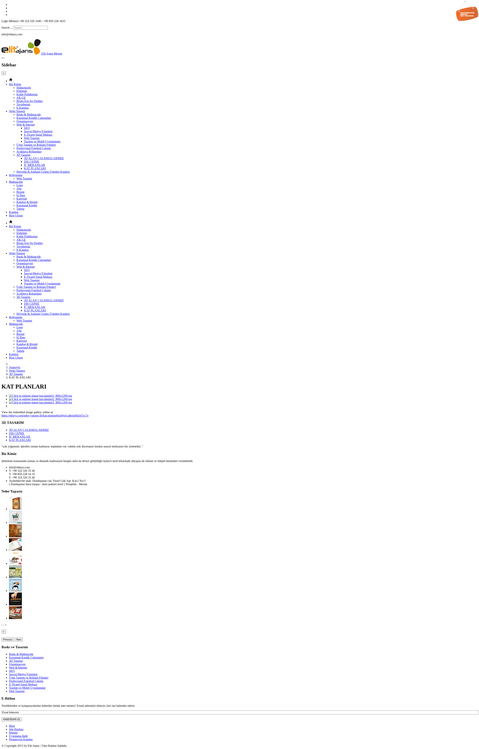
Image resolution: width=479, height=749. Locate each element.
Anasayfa (14, 367)
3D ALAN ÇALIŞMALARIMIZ (44, 158)
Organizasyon (24, 121)
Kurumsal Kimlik (26, 205)
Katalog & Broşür (27, 202)
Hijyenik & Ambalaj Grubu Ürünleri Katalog (43, 171)
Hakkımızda (23, 87)
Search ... (7, 27)
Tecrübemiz (23, 104)
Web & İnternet (25, 124)
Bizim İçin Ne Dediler (29, 101)
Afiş (19, 188)
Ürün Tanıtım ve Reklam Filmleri (36, 144)
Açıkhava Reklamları (29, 151)
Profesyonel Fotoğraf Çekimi (33, 148)
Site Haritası (16, 729)
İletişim (13, 732)
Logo (19, 185)
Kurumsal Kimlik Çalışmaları (33, 117)
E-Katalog (22, 107)
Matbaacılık (16, 181)
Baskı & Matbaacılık (28, 114)
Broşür (20, 192)
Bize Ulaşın (16, 215)
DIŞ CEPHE (31, 161)
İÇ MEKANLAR (34, 165)
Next (18, 639)
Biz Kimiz (15, 84)
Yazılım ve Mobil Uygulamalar (42, 141)
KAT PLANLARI (35, 168)
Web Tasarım (31, 138)
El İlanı (20, 195)
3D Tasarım (23, 154)
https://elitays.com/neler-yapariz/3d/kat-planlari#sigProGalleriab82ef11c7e (45, 415)
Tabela (20, 208)
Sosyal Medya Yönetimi (38, 131)
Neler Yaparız (17, 111)
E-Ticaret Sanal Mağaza (38, 134)
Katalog (13, 212)
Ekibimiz (21, 91)
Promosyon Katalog (21, 739)
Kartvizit (21, 198)
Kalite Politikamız (27, 94)
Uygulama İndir (18, 736)
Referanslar (15, 175)
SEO (27, 128)
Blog (12, 725)
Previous (8, 639)
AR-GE (21, 97)
